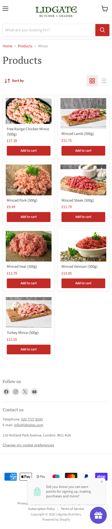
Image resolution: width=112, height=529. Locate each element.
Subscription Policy (41, 509)
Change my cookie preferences (28, 445)
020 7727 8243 (32, 419)
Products (25, 46)
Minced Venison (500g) (79, 266)
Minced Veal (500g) (22, 266)
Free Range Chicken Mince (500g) (28, 131)
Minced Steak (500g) (77, 200)
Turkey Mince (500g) (23, 332)
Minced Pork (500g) (22, 200)
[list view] (103, 81)
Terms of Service (72, 509)
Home (7, 46)
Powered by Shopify (56, 519)
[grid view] (92, 81)
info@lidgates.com (28, 425)
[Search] (102, 30)
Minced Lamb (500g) (77, 133)
